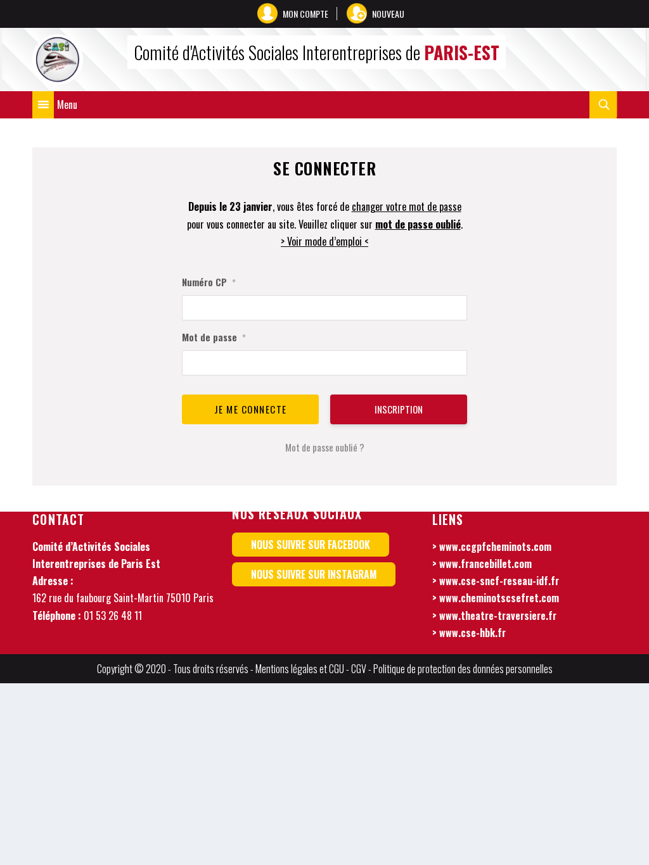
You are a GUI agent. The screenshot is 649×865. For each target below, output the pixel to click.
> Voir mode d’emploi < (324, 241)
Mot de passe (214, 337)
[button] (67, 104)
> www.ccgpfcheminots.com (491, 546)
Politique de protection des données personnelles (463, 668)
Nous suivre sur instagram (313, 574)
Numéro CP (209, 282)
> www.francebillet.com (482, 563)
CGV (358, 668)
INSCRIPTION (399, 409)
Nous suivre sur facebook (310, 544)
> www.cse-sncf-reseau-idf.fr (495, 580)
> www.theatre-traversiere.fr (494, 615)
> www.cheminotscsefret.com (495, 597)
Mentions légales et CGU (299, 668)
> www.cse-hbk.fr (469, 632)
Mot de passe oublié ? (324, 447)
